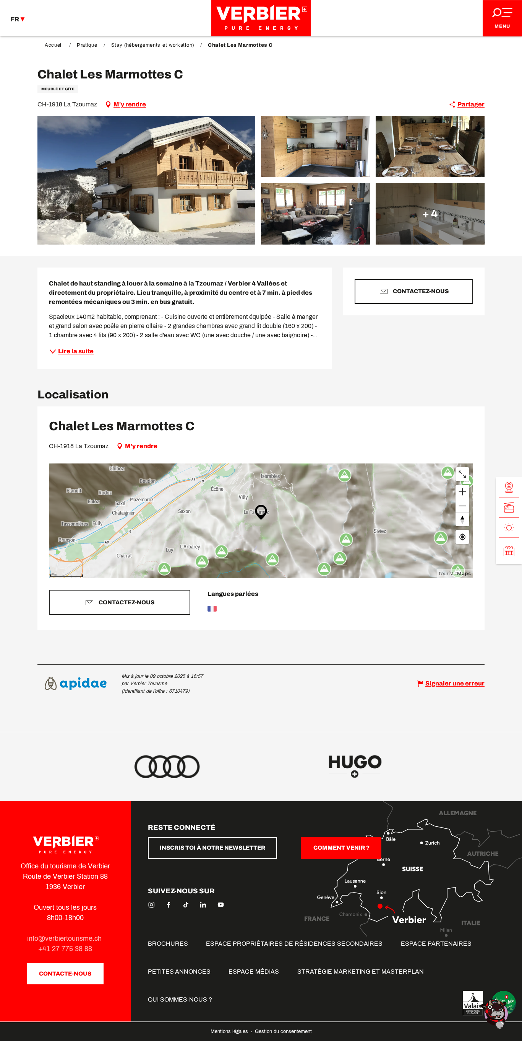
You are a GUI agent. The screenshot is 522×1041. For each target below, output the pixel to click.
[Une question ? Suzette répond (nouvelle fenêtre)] (495, 1013)
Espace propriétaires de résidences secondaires (294, 943)
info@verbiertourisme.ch (65, 938)
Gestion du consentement (283, 1031)
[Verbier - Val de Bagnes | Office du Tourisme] (261, 18)
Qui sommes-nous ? (180, 999)
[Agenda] (509, 551)
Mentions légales (230, 1031)
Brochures (168, 943)
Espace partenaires (436, 943)
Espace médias (254, 971)
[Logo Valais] (473, 1003)
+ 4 (430, 213)
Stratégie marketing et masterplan (360, 971)
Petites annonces (179, 971)
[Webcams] (509, 487)
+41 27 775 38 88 (65, 949)
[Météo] (509, 528)
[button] (146, 180)
